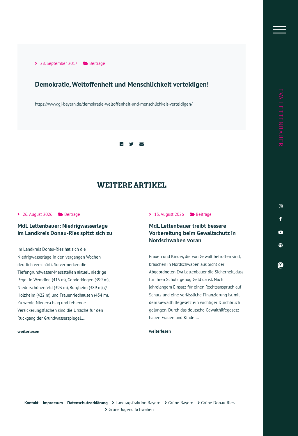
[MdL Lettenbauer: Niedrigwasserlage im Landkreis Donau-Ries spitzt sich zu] (65, 273)
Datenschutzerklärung (87, 402)
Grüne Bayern (180, 402)
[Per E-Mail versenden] (141, 144)
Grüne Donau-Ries (217, 402)
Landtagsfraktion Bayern (137, 402)
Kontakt (31, 402)
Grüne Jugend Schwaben (130, 409)
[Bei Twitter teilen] (131, 144)
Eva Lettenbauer (281, 117)
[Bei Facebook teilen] (121, 144)
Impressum (53, 402)
